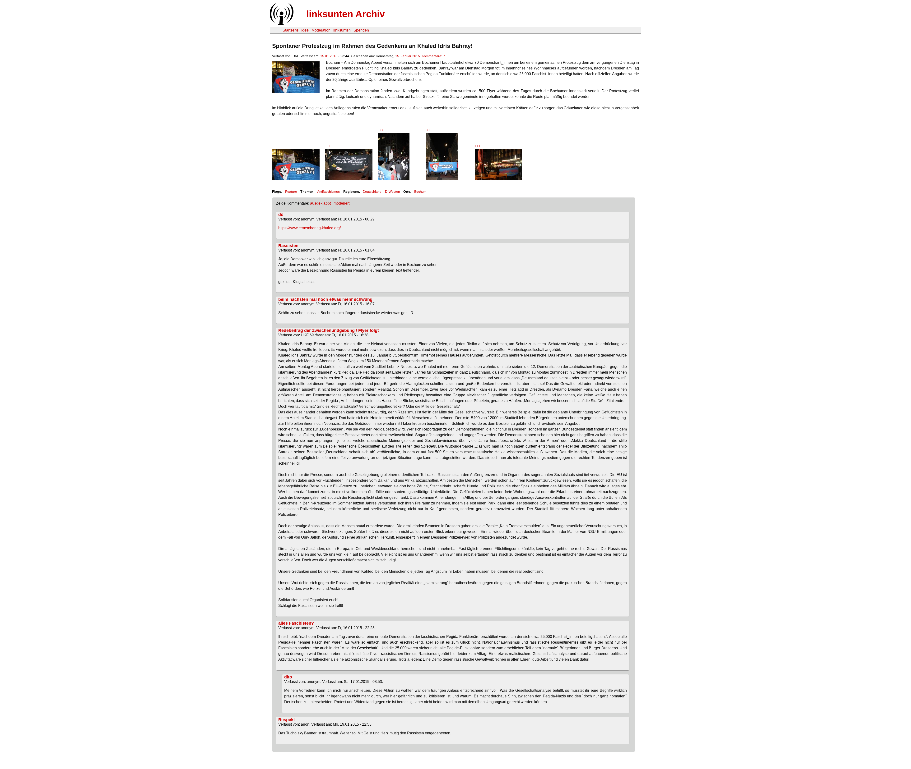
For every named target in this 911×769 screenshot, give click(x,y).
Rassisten (288, 245)
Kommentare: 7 (433, 56)
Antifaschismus (328, 191)
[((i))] (281, 24)
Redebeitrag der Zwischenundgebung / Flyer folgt (328, 330)
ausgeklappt (320, 203)
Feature (291, 191)
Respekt (286, 719)
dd (281, 214)
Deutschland (372, 191)
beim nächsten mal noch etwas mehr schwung (325, 299)
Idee (305, 30)
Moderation (320, 30)
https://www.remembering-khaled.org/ (309, 228)
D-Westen (392, 191)
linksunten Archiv (345, 14)
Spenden (361, 30)
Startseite (290, 30)
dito (288, 677)
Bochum (420, 191)
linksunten (342, 30)
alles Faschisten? (296, 623)
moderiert (341, 203)
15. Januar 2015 (407, 56)
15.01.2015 (328, 56)
